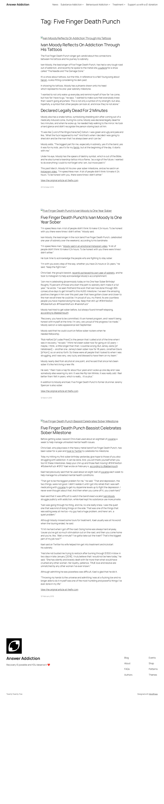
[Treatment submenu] (124, 4)
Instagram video (49, 171)
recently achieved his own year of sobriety (93, 272)
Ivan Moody (109, 496)
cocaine (112, 438)
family (76, 147)
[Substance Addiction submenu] (83, 4)
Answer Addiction (17, 4)
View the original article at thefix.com (59, 180)
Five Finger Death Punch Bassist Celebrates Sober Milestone (81, 430)
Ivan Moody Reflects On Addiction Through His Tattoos (80, 47)
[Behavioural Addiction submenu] (109, 4)
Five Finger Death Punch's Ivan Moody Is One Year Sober (81, 219)
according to (54, 312)
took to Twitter (74, 450)
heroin (44, 80)
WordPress (153, 694)
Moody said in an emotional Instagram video (85, 246)
